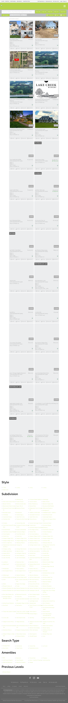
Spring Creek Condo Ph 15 (49, 601)
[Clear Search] (47, 15)
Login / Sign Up (63, 1)
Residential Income (34, 648)
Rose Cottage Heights (35, 594)
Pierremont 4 (46, 584)
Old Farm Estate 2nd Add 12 (9, 577)
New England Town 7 (21, 570)
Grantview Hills (46, 540)
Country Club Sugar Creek (36, 523)
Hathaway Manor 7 (20, 542)
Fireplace (45, 658)
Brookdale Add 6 (7, 512)
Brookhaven (19, 512)
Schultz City (19, 596)
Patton (4, 584)
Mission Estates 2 (20, 568)
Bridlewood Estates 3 (47, 508)
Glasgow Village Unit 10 (8, 540)
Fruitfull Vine (6, 536)
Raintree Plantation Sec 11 (35, 588)
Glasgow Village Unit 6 (35, 538)
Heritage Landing (7, 549)
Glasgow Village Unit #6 (35, 536)
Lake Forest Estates (20, 557)
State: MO (23, 15)
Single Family (19, 648)
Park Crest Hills (33, 581)
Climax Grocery (33, 519)
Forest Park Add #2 (20, 534)
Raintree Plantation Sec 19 (49, 588)
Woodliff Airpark (33, 636)
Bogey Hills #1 (19, 506)
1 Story (4, 487)
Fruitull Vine (19, 536)
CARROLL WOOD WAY (35, 512)
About (4, 686)
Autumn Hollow (33, 501)
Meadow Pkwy (46, 564)
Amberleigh (45, 499)
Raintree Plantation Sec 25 (22, 590)
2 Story (31, 487)
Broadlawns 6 (46, 510)
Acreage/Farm (6, 645)
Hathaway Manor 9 (34, 542)
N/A (44, 568)
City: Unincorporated (14, 15)
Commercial (19, 646)
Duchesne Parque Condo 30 (36, 527)
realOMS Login (55, 700)
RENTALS (7, 1)
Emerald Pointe (6, 529)
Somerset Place (46, 596)
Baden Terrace (46, 501)
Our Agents (14, 686)
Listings (8, 686)
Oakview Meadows (34, 575)
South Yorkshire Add (34, 598)
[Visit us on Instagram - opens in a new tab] (34, 678)
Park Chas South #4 (34, 579)
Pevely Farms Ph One (34, 584)
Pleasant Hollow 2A (7, 586)
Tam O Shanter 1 (46, 603)
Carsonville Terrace (7, 517)
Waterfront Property (20, 662)
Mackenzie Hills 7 (20, 562)
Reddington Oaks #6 (34, 590)
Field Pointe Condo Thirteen (9, 531)
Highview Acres (19, 551)
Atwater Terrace (20, 501)
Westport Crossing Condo (22, 630)
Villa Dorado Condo (20, 617)
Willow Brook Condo (21, 634)
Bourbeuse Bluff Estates (48, 506)
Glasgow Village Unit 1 (48, 536)
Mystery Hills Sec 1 (34, 568)
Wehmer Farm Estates (35, 627)
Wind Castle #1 (33, 634)
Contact (20, 686)
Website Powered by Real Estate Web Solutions (12, 700)
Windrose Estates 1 (20, 636)
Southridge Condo (34, 601)
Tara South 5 (19, 605)
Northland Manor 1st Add (48, 573)
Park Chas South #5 (47, 579)
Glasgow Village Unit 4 (8, 538)
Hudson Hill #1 (6, 553)
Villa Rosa (32, 617)
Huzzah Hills (45, 553)
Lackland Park (46, 555)
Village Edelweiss (20, 621)
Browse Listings (62, 700)
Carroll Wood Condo (47, 514)
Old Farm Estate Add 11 (35, 577)
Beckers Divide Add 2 (21, 503)
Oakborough (6, 575)
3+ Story (44, 487)
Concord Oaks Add (20, 523)
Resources (26, 686)
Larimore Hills (46, 557)
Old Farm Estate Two (47, 577)
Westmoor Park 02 (7, 630)
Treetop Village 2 (33, 613)
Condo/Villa (32, 646)
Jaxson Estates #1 (20, 555)
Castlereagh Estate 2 (47, 517)
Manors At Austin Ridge (48, 562)
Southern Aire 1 (46, 598)
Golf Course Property (8, 660)
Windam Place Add (47, 634)
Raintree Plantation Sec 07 (22, 588)
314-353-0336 (54, 682)
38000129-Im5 (19, 499)
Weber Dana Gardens (48, 625)
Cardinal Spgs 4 (19, 514)
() (41, 1)
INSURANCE (19, 1)
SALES (3, 1)
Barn (4, 657)
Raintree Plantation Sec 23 (9, 590)
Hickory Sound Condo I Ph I (36, 549)
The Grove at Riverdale (48, 605)
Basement (18, 658)
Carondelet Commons (35, 514)
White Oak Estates (34, 630)
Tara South (5, 605)
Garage (31, 662)
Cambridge (5, 514)
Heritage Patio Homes (21, 549)
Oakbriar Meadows (20, 575)
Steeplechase (33, 603)
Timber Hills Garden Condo (9, 611)
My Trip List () (56, 1)
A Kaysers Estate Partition (35, 499)
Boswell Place (33, 506)
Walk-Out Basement (7, 662)
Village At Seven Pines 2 (8, 621)
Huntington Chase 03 (21, 553)
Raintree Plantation (47, 586)
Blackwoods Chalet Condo (9, 506)
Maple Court (6, 564)
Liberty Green (46, 559)
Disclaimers (49, 700)
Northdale (45, 570)
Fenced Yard (32, 658)
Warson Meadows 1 (34, 625)
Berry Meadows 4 (34, 503)
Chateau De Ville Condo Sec (22, 519)
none (44, 636)
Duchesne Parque (47, 525)
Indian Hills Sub (6, 555)
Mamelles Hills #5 (34, 562)
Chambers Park (6, 519)
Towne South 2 (33, 611)
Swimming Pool (46, 660)
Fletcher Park (33, 531)
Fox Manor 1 (45, 534)
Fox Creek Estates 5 (34, 534)
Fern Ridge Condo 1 (34, 529)
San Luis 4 (45, 594)
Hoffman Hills (46, 551)
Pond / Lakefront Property (36, 660)
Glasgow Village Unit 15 (21, 540)
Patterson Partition (47, 581)
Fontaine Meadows (47, 531)
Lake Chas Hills (6, 557)
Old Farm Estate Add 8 (21, 577)
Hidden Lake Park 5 (7, 551)
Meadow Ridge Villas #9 (48, 566)
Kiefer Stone (32, 555)
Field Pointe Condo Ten (48, 529)
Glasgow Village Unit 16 (35, 540)
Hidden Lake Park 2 (47, 549)
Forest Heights (6, 534)
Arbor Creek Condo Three (9, 501)
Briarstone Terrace (20, 508)
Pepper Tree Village (20, 584)
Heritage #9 (19, 545)
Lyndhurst (5, 562)
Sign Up (45, 682)
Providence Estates (34, 586)
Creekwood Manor (47, 523)
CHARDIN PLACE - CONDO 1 (49, 512)
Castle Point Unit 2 (20, 517)
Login (40, 682)
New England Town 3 (8, 570)
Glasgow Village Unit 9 (48, 538)
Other (4, 579)
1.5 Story (18, 487)
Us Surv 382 (5, 617)
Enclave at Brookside (21, 529)
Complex (5, 523)
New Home (5, 648)
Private (17, 586)
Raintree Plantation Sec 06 (9, 588)
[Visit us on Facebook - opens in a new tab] (30, 678)
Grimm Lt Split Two (7, 542)
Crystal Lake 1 (33, 525)
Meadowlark (6, 568)
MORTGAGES (13, 1)
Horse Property (19, 660)
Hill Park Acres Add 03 (35, 551)
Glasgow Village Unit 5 (21, 538)
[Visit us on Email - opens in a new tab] (38, 678)
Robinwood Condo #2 (21, 594)
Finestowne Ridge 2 (20, 531)
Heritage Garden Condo (35, 545)
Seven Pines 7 (33, 596)
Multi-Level (5, 489)
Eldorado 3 (45, 527)
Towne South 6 (46, 611)
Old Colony (45, 575)
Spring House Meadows (8, 603)
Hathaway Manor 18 (47, 542)
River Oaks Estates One (8, 594)
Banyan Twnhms (7, 503)
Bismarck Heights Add (48, 503)
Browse (6, 672)
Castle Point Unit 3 (34, 517)
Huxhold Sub (32, 553)
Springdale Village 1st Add (22, 603)
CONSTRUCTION (26, 1)
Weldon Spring (46, 627)
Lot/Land (45, 646)
